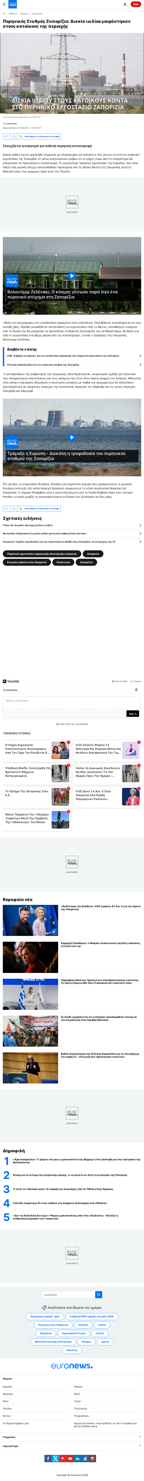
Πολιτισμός (80, 1408)
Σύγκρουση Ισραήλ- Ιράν (45, 1316)
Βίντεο (7, 1415)
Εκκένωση (63, 562)
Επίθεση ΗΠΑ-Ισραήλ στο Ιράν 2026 (92, 1316)
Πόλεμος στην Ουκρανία (53, 1324)
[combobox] (72, 1294)
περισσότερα (10, 1446)
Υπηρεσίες (9, 1437)
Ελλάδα (83, 1324)
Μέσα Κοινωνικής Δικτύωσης (53, 1341)
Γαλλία (100, 1333)
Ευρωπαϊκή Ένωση (74, 1333)
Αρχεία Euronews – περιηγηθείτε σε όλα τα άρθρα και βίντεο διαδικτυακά (105, 1425)
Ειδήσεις (13, 14)
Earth (77, 1393)
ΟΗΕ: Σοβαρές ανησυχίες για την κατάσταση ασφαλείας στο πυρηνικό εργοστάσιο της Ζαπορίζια (63, 355)
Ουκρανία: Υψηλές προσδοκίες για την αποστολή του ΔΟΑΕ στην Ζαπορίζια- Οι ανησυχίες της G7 (59, 541)
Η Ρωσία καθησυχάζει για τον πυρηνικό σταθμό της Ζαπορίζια (43, 364)
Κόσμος (24, 14)
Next (5, 1401)
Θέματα (7, 1378)
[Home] (4, 13)
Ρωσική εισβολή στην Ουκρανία (27, 562)
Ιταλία (102, 1324)
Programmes (81, 1415)
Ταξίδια (7, 1408)
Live (135, 4)
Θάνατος (72, 1350)
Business (8, 1393)
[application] (72, 73)
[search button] (98, 1294)
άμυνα (105, 1341)
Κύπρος (86, 1341)
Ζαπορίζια (86, 562)
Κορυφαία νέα (17, 899)
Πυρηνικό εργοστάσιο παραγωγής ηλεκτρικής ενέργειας (42, 553)
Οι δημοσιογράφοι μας (16, 1423)
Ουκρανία (37, 14)
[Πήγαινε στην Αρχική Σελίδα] (12, 4)
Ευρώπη (7, 1386)
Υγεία (77, 1401)
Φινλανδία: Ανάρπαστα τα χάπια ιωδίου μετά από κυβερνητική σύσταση (44, 533)
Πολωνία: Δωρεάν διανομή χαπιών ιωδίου (28, 525)
